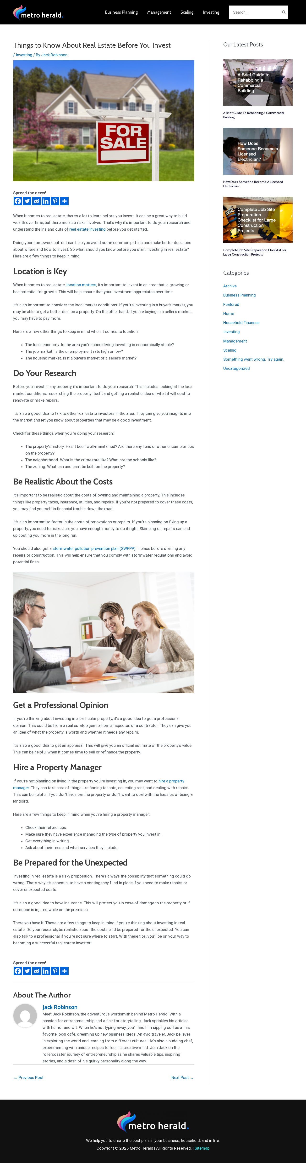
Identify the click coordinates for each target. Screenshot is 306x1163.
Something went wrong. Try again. (253, 359)
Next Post (182, 1077)
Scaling (229, 350)
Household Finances (241, 322)
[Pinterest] (55, 201)
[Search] (284, 12)
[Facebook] (18, 201)
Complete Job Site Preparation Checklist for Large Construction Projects (254, 252)
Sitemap (202, 1148)
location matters (81, 284)
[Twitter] (27, 201)
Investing (24, 54)
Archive (230, 286)
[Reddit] (36, 201)
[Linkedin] (46, 201)
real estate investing (87, 229)
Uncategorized (236, 368)
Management (235, 341)
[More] (64, 201)
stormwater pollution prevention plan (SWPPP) (94, 548)
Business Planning (239, 295)
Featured (231, 304)
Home (228, 313)
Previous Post (29, 1077)
